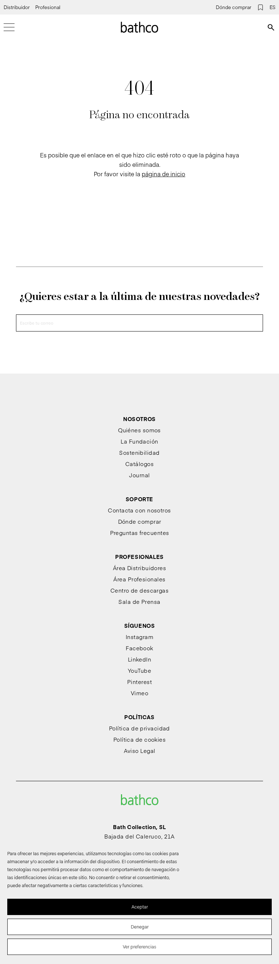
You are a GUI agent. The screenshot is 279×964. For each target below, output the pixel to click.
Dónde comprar (233, 7)
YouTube (139, 670)
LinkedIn (139, 659)
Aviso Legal (139, 750)
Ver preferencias (139, 946)
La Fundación (139, 441)
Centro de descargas (139, 590)
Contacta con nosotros (139, 510)
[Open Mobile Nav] (9, 27)
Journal (139, 475)
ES (272, 7)
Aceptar (140, 907)
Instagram (139, 636)
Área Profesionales (139, 579)
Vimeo (139, 693)
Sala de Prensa (139, 601)
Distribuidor (17, 7)
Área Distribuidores (139, 568)
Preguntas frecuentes (139, 532)
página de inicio (163, 174)
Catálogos (139, 463)
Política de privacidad (139, 728)
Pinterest (139, 681)
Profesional (47, 7)
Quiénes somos (139, 430)
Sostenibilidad (139, 452)
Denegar (140, 927)
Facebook (139, 648)
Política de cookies (139, 739)
